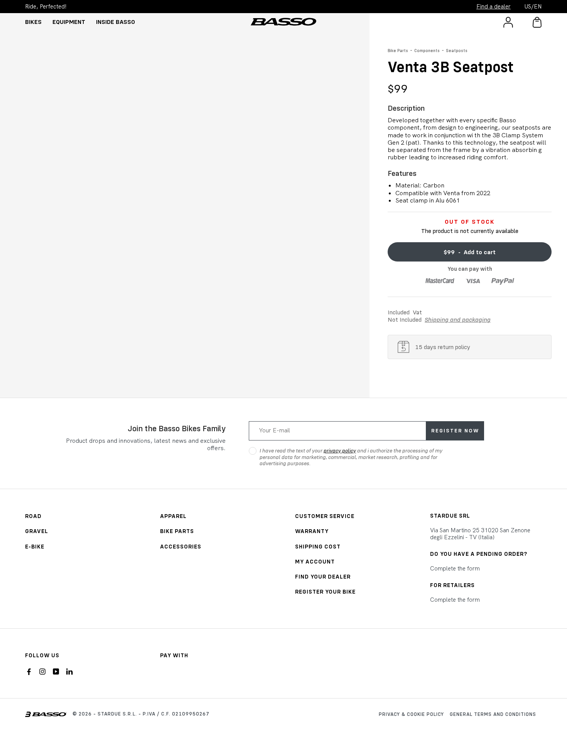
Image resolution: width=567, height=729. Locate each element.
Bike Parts (398, 50)
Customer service (324, 516)
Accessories (180, 546)
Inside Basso (115, 21)
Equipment (68, 21)
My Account (315, 561)
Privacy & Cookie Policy (411, 714)
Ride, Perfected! (46, 6)
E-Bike (34, 546)
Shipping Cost (318, 546)
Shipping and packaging (458, 319)
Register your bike (325, 591)
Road (33, 516)
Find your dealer (323, 576)
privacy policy (340, 450)
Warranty (312, 531)
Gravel (36, 531)
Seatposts (456, 50)
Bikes (33, 21)
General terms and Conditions (493, 714)
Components (427, 50)
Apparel (173, 516)
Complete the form (455, 568)
